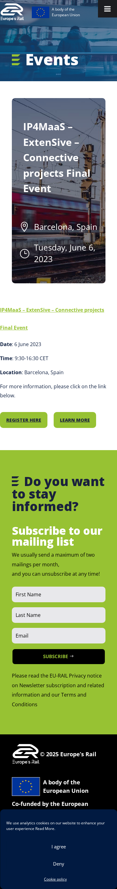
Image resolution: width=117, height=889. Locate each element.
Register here (23, 420)
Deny (58, 864)
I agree (58, 846)
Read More (44, 828)
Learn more (75, 420)
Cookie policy (55, 879)
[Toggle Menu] (107, 8)
